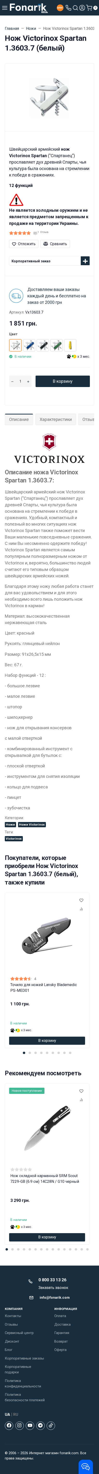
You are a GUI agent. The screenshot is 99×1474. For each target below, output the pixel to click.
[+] (28, 381)
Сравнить (58, 244)
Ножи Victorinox (32, 824)
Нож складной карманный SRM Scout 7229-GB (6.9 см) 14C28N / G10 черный (44, 1179)
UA (7, 1414)
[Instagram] (19, 1426)
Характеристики (56, 419)
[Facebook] (9, 1426)
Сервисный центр (19, 1333)
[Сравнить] (81, 909)
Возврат (61, 1341)
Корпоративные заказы (24, 1358)
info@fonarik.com (55, 1297)
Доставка (62, 1324)
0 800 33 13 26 (52, 1279)
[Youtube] (30, 1426)
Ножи (10, 824)
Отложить (27, 244)
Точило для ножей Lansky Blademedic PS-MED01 (43, 988)
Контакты (13, 1316)
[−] (12, 381)
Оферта (60, 1350)
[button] (24, 1052)
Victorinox (14, 838)
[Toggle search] (75, 8)
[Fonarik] (29, 8)
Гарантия (61, 1333)
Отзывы (11, 1324)
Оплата (60, 1316)
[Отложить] (81, 901)
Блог (8, 1350)
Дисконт (12, 1341)
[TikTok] (51, 1426)
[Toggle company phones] (68, 8)
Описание (19, 419)
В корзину (63, 381)
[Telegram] (40, 1426)
